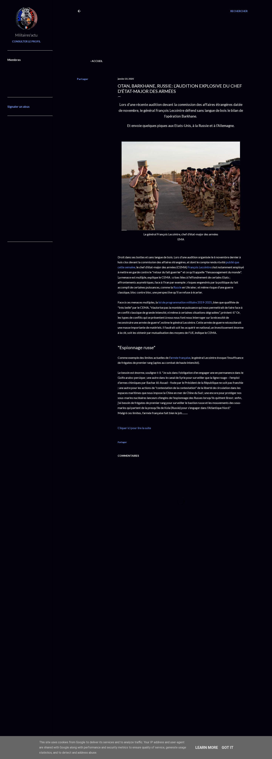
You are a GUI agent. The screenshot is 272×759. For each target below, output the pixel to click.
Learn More (206, 747)
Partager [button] (82, 78)
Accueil (97, 61)
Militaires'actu (26, 35)
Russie (177, 287)
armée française (180, 357)
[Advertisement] (156, 32)
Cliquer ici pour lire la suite (134, 428)
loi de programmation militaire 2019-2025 (185, 302)
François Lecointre (199, 267)
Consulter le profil (26, 41)
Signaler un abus (18, 106)
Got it (228, 747)
